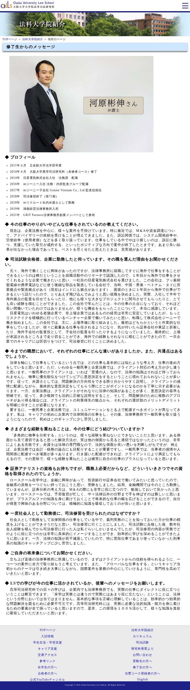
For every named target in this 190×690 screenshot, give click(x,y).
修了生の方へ (142, 667)
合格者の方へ (47, 673)
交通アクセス (47, 655)
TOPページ (9, 39)
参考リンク (48, 661)
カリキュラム (142, 636)
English (142, 679)
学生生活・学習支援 (47, 642)
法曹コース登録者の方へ (142, 673)
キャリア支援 (47, 648)
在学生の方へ (47, 667)
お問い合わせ (142, 655)
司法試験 (142, 642)
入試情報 (47, 636)
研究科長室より (142, 648)
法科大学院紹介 (32, 39)
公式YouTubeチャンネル (47, 679)
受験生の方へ (142, 661)
